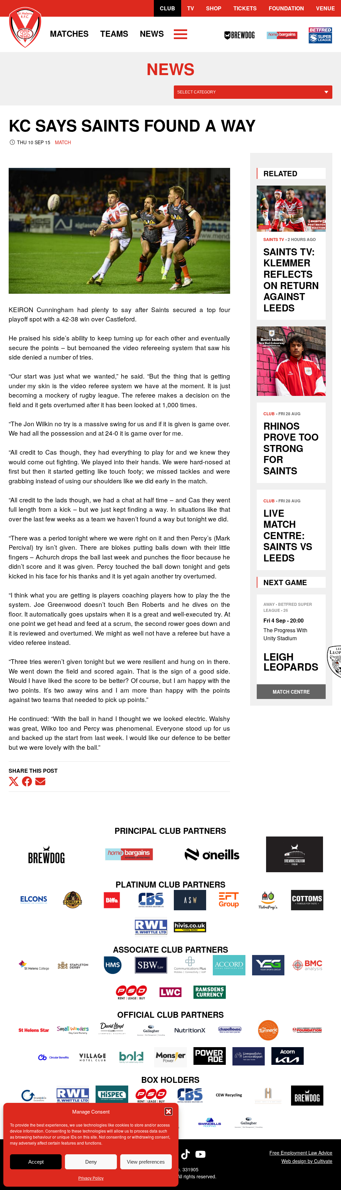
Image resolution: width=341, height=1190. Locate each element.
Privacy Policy (91, 1178)
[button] (168, 1111)
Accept (36, 1162)
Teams (114, 33)
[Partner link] (47, 854)
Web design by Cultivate (306, 1161)
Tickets (245, 8)
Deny (91, 1162)
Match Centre (291, 691)
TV (190, 8)
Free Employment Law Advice (300, 1152)
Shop (213, 8)
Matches (69, 33)
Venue (325, 8)
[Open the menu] (180, 35)
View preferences (146, 1162)
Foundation (286, 8)
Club (167, 8)
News (152, 33)
